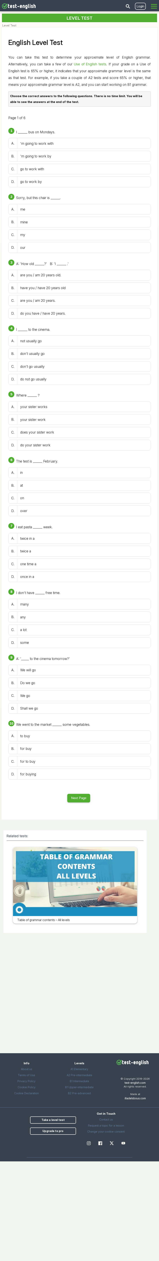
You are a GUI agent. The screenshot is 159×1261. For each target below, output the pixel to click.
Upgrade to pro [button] (52, 1131)
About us (26, 1069)
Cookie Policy (26, 1087)
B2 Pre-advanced (79, 1093)
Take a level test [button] (53, 1119)
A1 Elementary (79, 1069)
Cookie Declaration (26, 1093)
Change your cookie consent (106, 1131)
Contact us (106, 1119)
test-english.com (135, 1082)
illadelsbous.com (135, 1098)
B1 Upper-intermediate (79, 1087)
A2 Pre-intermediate (79, 1075)
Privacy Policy (26, 1081)
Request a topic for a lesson (106, 1125)
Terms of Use (26, 1075)
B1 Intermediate (79, 1081)
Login (140, 6)
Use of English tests (90, 64)
